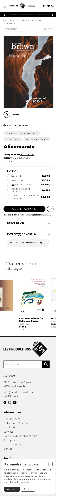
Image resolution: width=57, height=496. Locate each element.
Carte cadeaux (12, 444)
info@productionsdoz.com (20, 392)
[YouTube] (15, 402)
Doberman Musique (16, 423)
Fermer (28, 489)
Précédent (11, 29)
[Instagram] (9, 402)
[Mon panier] (48, 6)
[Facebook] (5, 402)
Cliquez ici (49, 215)
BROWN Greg (27, 154)
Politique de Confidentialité (20, 436)
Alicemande (9, 23)
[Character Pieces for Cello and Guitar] (33, 303)
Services (8, 431)
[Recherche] (44, 6)
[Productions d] (28, 349)
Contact (8, 448)
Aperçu (17, 114)
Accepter (12, 489)
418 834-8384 (12, 395)
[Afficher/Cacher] (49, 223)
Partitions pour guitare (29, 20)
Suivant (47, 29)
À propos (9, 440)
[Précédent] (4, 15)
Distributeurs (12, 419)
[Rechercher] (46, 364)
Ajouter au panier (25, 209)
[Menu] (5, 6)
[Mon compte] (52, 6)
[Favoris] (50, 209)
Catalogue (9, 20)
